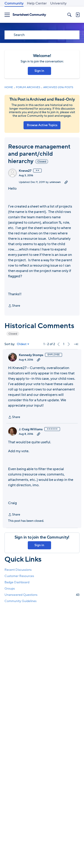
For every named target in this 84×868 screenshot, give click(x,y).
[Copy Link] (66, 182)
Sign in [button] (39, 71)
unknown (55, 182)
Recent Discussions (18, 570)
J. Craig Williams (31, 429)
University (58, 3)
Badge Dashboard (16, 582)
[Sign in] (77, 15)
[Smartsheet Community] (29, 15)
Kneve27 (25, 171)
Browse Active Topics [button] (42, 125)
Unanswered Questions (42, 595)
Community (14, 3)
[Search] (69, 15)
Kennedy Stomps (31, 355)
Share (14, 305)
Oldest (22, 344)
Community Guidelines (20, 601)
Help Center (37, 3)
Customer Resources (19, 576)
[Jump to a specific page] (76, 344)
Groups (9, 588)
